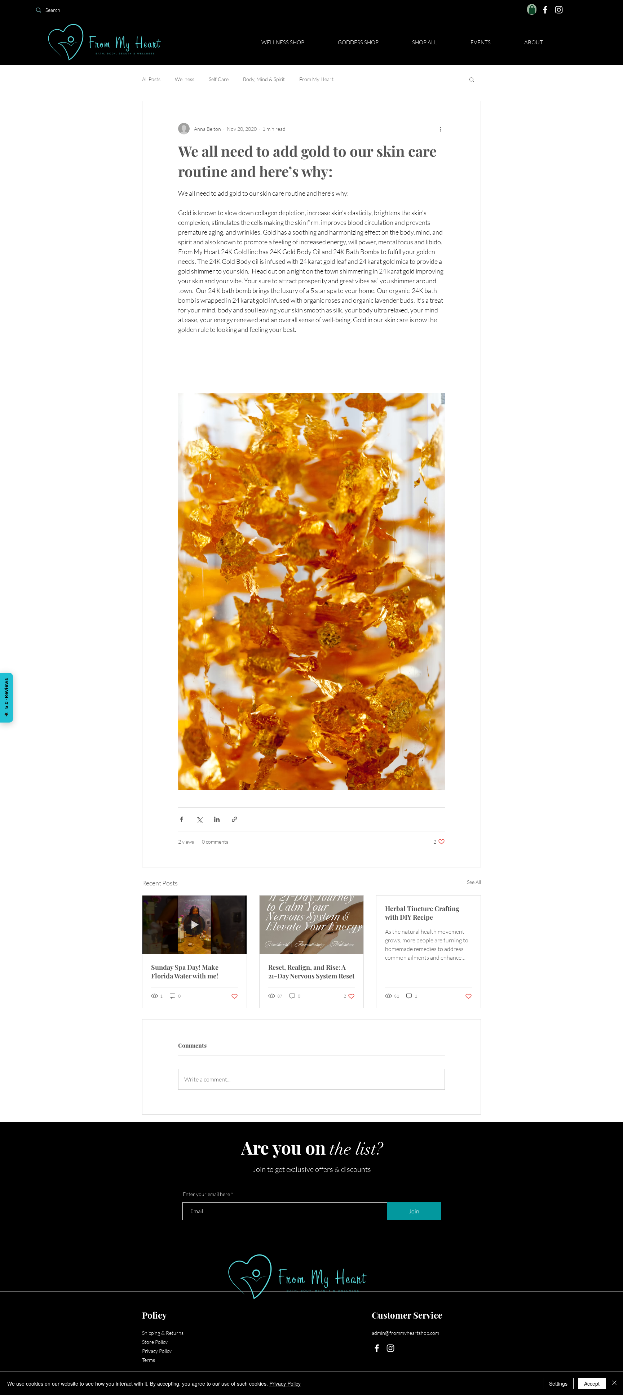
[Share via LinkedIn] (216, 819)
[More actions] (440, 128)
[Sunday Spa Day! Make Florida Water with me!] (194, 925)
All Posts (151, 79)
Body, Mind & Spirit (264, 79)
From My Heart (316, 79)
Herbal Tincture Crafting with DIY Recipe (422, 912)
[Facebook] (545, 10)
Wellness (184, 79)
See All (474, 882)
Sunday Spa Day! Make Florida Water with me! (184, 971)
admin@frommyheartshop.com (405, 1333)
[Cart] (531, 9)
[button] (471, 79)
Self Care (219, 79)
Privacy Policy (157, 1351)
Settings (558, 1383)
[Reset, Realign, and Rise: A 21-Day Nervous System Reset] (312, 925)
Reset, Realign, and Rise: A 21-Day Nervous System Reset (311, 971)
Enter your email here (206, 1194)
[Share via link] (234, 819)
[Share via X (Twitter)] (199, 819)
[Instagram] (559, 10)
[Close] (614, 1383)
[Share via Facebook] (181, 819)
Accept (592, 1383)
